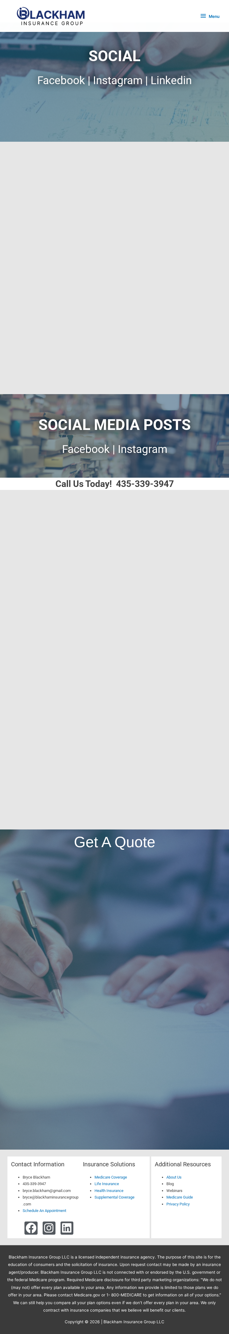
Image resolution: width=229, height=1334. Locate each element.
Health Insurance (109, 1190)
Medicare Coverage (111, 1177)
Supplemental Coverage (114, 1197)
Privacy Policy (178, 1204)
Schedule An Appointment (44, 1210)
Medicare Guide (179, 1197)
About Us (174, 1177)
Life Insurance (107, 1184)
